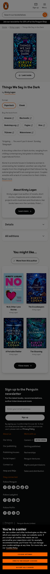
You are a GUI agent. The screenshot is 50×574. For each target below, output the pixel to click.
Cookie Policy (12, 548)
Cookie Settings (25, 554)
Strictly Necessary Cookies (25, 561)
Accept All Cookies (25, 567)
